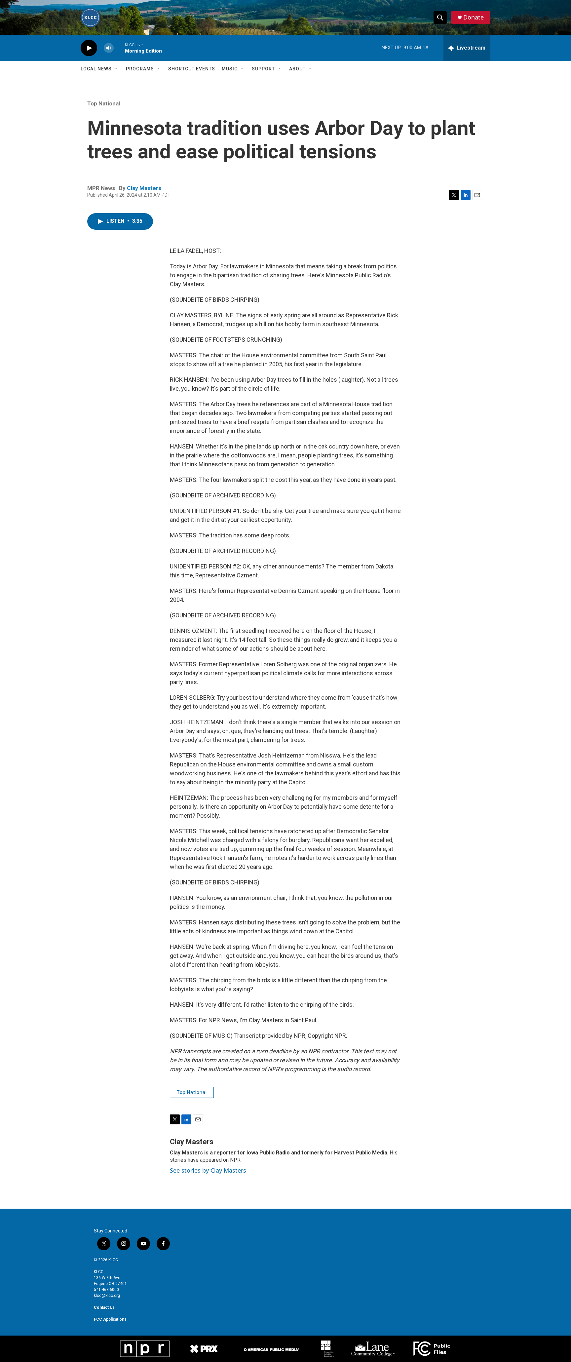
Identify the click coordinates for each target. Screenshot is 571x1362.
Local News (96, 68)
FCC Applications (110, 1319)
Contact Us (104, 1307)
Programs (140, 68)
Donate (473, 17)
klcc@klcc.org (107, 1295)
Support (263, 68)
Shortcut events (191, 68)
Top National (103, 103)
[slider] (119, 47)
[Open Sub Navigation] (116, 68)
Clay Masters (144, 188)
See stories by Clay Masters (208, 1170)
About (297, 68)
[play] (89, 48)
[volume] (108, 48)
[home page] (90, 17)
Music (230, 68)
